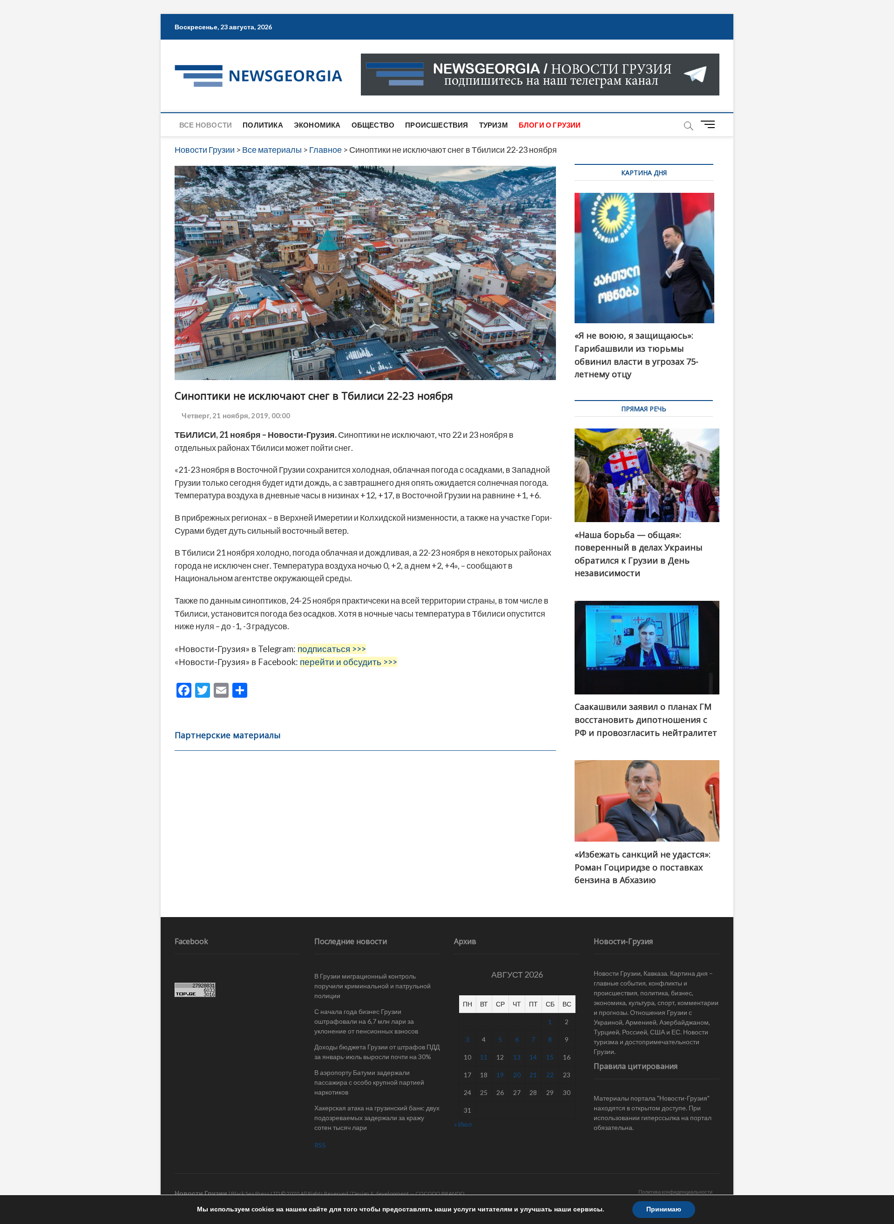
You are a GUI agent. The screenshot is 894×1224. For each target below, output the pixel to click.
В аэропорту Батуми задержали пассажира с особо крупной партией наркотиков (369, 1082)
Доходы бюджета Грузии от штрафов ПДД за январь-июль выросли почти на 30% (377, 1052)
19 (500, 1075)
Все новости (205, 125)
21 (533, 1075)
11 (484, 1057)
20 (517, 1075)
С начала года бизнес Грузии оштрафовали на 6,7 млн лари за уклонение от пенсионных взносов (366, 1021)
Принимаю (663, 1209)
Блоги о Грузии (550, 125)
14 (533, 1057)
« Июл (463, 1124)
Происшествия (436, 125)
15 (550, 1057)
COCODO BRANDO (440, 1193)
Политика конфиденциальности (675, 1192)
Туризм (493, 125)
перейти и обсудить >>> (348, 662)
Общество (373, 125)
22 (550, 1075)
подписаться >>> (332, 649)
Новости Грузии (201, 1193)
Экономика (317, 125)
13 (517, 1057)
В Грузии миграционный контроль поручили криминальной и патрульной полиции (372, 986)
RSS (320, 1145)
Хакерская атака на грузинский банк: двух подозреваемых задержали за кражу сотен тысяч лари (377, 1117)
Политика (263, 125)
